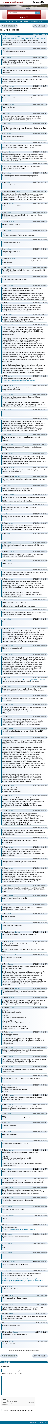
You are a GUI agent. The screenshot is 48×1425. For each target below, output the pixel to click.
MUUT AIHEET (24, 22)
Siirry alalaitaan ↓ (40, 26)
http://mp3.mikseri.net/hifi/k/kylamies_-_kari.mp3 (19, 1229)
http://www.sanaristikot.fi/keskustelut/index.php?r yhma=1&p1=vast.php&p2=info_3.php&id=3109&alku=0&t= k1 (24, 38)
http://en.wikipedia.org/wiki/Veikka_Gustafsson (18, 380)
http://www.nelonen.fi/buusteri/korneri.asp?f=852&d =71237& (23, 680)
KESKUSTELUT (11, 22)
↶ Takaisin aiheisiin (9, 26)
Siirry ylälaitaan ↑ (40, 1356)
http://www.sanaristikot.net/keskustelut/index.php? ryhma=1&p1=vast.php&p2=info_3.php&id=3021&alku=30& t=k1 (23, 1280)
